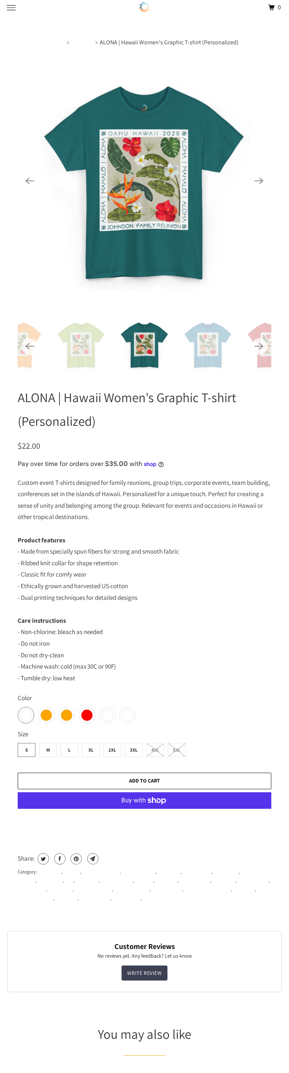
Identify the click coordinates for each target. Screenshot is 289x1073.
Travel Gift (244, 889)
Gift (69, 880)
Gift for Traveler (117, 880)
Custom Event (197, 872)
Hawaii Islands (195, 880)
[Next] (259, 181)
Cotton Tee (169, 872)
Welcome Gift (126, 898)
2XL (112, 750)
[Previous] (29, 181)
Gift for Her (87, 880)
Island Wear (60, 889)
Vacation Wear (95, 898)
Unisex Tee (66, 898)
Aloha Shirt (49, 872)
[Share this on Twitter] (42, 858)
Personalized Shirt (93, 889)
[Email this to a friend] (92, 858)
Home (57, 42)
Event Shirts (226, 872)
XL (91, 750)
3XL (134, 750)
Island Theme (32, 889)
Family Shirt (50, 880)
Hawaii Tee (223, 880)
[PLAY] (144, 180)
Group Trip (166, 880)
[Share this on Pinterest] (75, 858)
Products (82, 42)
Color (25, 698)
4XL (155, 750)
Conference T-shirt (101, 872)
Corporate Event (138, 872)
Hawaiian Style (253, 880)
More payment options (144, 821)
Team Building (167, 889)
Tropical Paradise (35, 898)
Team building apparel (207, 889)
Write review (144, 973)
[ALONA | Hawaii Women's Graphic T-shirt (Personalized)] (144, 180)
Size (23, 734)
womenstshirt (156, 898)
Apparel (72, 872)
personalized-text (131, 889)
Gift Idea (144, 880)
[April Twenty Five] (144, 7)
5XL (177, 750)
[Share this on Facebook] (58, 858)
